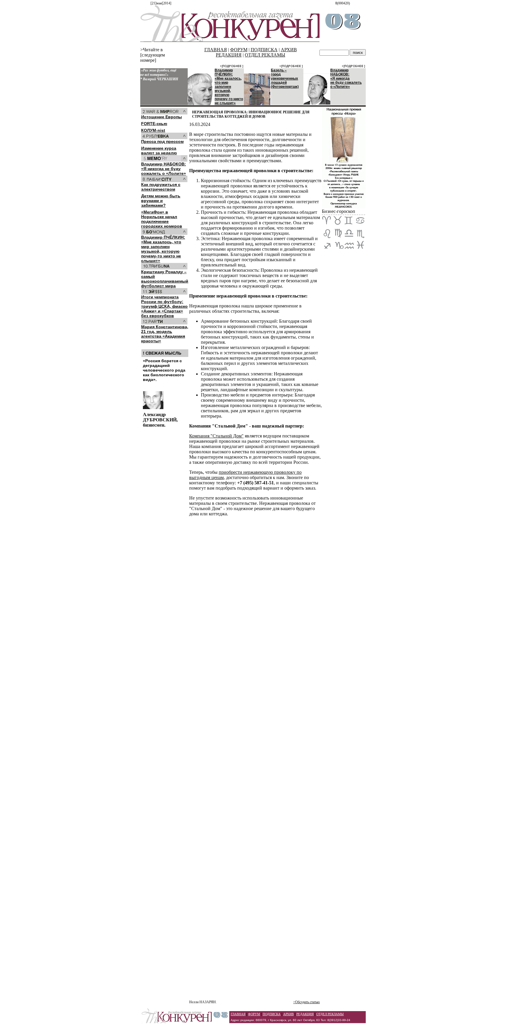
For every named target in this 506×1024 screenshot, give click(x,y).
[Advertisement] (255, 878)
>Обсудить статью (306, 1002)
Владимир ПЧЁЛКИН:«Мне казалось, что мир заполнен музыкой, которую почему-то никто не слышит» (229, 86)
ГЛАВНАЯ (215, 49)
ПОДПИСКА (264, 49)
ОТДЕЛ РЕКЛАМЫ (265, 54)
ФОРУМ (238, 49)
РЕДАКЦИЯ (229, 54)
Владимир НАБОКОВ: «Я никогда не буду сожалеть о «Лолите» (346, 78)
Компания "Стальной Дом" (216, 435)
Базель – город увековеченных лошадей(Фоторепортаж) (285, 78)
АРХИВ (289, 49)
